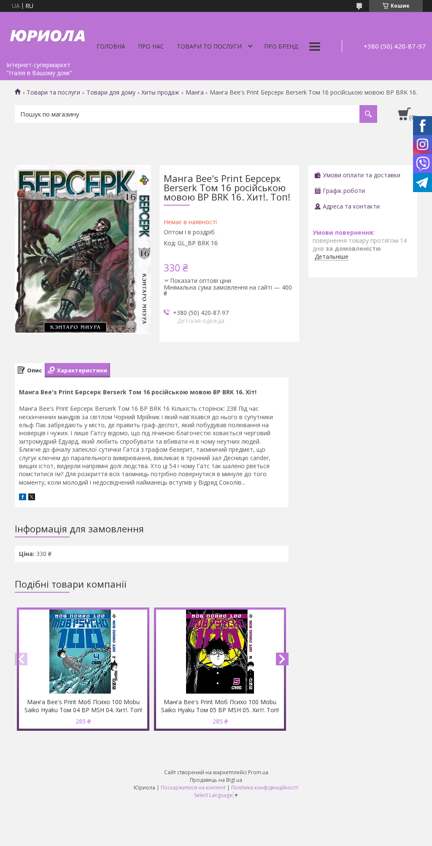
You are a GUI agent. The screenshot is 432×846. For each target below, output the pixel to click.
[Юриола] (48, 34)
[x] (31, 498)
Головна (111, 46)
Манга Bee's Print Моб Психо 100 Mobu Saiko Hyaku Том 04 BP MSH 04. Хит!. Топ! (83, 706)
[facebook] (22, 498)
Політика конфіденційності (264, 787)
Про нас (151, 46)
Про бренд (281, 46)
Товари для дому (110, 92)
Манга (195, 92)
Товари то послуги (209, 46)
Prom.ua (258, 772)
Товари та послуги (53, 92)
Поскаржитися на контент (193, 787)
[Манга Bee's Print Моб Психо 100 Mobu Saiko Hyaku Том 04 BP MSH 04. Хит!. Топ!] (83, 652)
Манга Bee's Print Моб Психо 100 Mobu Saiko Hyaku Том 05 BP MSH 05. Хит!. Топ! (220, 706)
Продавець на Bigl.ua (216, 780)
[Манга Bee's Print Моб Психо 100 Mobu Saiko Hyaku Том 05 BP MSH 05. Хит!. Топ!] (220, 652)
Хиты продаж (160, 92)
